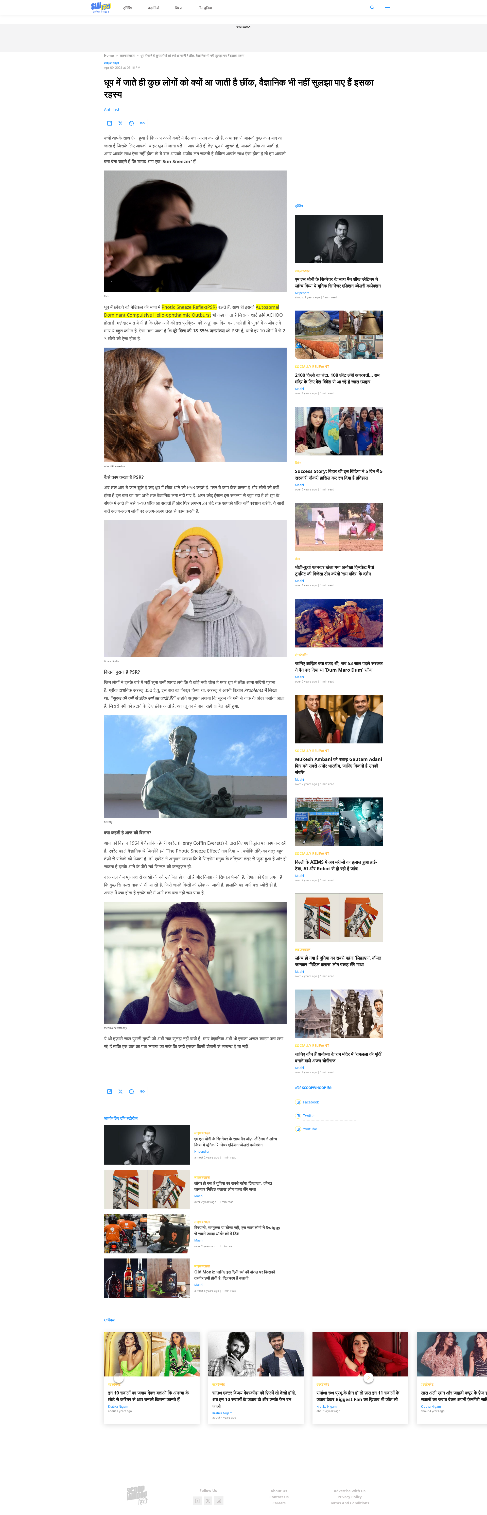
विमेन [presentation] (298, 463)
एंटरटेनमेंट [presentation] (301, 655)
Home (109, 55)
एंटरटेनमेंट (114, 1384)
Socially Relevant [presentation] (312, 366)
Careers (279, 1503)
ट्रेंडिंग (127, 7)
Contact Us (279, 1496)
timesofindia (111, 661)
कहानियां (153, 7)
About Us (279, 1490)
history (108, 822)
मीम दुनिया (205, 7)
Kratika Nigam (118, 1406)
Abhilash (112, 109)
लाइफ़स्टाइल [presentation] (303, 270)
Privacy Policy (350, 1496)
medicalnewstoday (115, 1028)
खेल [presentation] (297, 558)
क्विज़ (178, 7)
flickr (107, 296)
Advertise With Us (350, 1490)
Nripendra (201, 1152)
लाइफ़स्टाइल (127, 55)
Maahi (198, 1196)
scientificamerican (115, 466)
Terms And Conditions (349, 1503)
